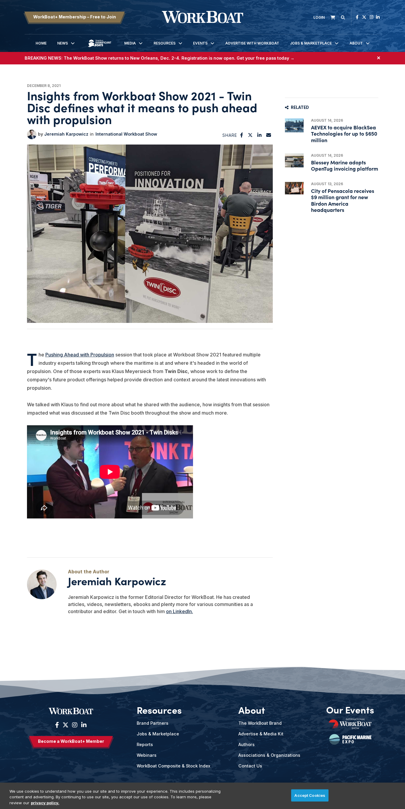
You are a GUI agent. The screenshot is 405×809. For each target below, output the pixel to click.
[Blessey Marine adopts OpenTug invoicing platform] (294, 160)
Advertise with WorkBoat (252, 43)
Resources (165, 43)
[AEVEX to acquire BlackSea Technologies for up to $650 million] (294, 125)
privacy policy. (45, 802)
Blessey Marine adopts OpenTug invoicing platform (344, 165)
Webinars (147, 755)
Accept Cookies (309, 795)
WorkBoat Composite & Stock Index (173, 765)
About (356, 43)
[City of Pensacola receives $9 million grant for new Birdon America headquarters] (294, 188)
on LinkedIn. (179, 611)
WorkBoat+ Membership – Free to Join (74, 16)
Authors (246, 744)
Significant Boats (99, 47)
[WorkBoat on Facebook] (357, 17)
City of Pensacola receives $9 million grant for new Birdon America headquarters (342, 200)
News (62, 43)
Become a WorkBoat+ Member (71, 741)
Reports (145, 744)
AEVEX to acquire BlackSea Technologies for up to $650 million (344, 133)
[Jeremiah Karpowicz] (31, 134)
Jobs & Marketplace (311, 43)
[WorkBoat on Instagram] (372, 17)
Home (41, 43)
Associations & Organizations (269, 755)
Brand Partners (152, 723)
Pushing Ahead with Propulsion (79, 355)
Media (130, 43)
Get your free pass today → (265, 58)
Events (200, 43)
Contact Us (250, 765)
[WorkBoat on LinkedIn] (378, 17)
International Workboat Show (126, 134)
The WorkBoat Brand (260, 723)
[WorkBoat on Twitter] (364, 17)
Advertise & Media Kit (260, 733)
